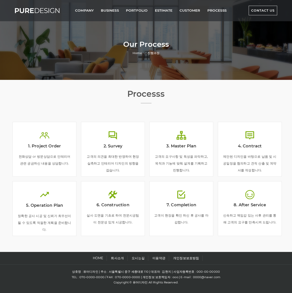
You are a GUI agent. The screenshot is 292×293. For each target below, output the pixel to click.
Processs (217, 10)
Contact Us (263, 10)
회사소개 (117, 258)
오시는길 (138, 258)
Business (110, 10)
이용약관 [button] (158, 258)
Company (84, 10)
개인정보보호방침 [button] (186, 258)
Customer (190, 10)
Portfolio (137, 10)
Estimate (163, 10)
